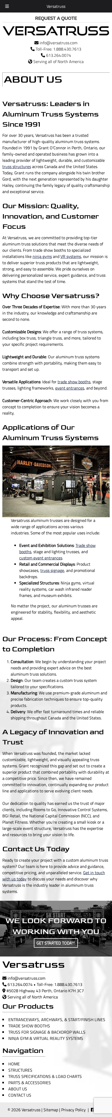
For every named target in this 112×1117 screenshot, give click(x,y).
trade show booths (74, 382)
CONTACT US (19, 1095)
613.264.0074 (58, 55)
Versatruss (56, 6)
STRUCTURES (20, 1070)
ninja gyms (42, 256)
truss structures (16, 166)
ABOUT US (17, 1089)
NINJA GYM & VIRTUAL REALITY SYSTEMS (45, 1038)
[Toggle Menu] (7, 6)
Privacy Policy (73, 1110)
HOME (14, 1064)
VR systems (70, 256)
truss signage (52, 570)
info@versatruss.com (58, 43)
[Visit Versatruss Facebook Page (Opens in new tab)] (93, 1110)
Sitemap (50, 1110)
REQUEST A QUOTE (56, 18)
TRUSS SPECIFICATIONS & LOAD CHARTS (45, 1076)
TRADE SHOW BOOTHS (29, 1026)
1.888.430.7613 (67, 49)
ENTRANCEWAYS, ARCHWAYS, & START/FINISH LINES (56, 1019)
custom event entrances (40, 558)
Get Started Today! (55, 943)
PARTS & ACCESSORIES (29, 1082)
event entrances (69, 388)
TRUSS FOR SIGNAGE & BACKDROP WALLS (46, 1032)
